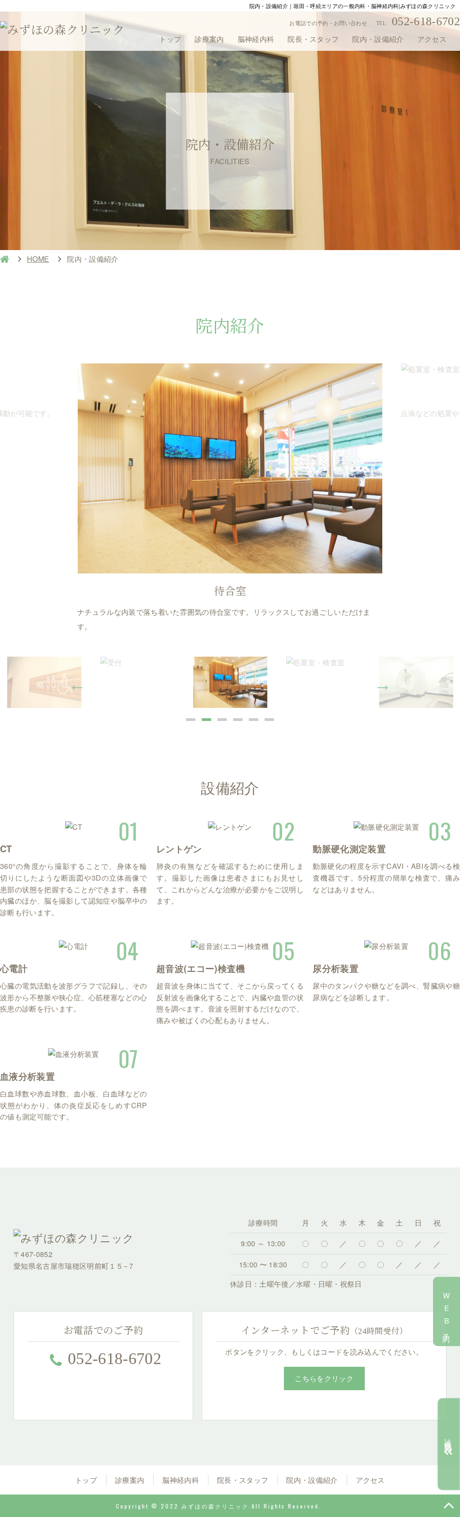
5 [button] (253, 719)
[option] (230, 498)
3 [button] (222, 719)
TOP (449, 1506)
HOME (4, 259)
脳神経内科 (256, 39)
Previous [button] (77, 685)
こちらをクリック (324, 1378)
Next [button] (383, 685)
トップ (170, 39)
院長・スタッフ (313, 39)
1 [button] (190, 719)
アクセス (432, 39)
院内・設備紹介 (377, 39)
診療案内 (209, 39)
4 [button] (237, 719)
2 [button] (206, 719)
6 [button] (269, 719)
